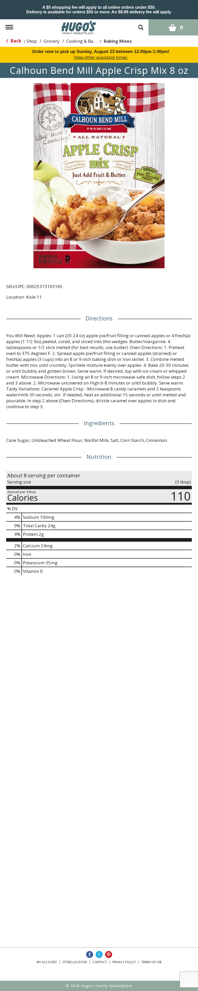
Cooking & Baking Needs (91, 41)
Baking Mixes (118, 41)
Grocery (52, 41)
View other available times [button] (100, 57)
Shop (32, 41)
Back (15, 41)
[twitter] (99, 954)
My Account (47, 962)
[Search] (140, 24)
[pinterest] (108, 954)
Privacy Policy (124, 962)
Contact (99, 962)
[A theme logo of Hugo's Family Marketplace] (78, 27)
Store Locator (74, 962)
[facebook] (89, 954)
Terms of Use (151, 962)
